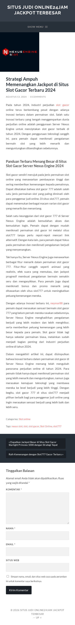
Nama (10, 528)
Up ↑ (39, 617)
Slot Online (46, 426)
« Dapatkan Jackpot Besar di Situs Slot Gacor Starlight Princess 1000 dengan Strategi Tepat (33, 443)
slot (26, 426)
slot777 (57, 426)
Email (10, 544)
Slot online (24, 419)
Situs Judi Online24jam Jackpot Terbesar (37, 9)
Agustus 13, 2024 (16, 96)
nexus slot (17, 426)
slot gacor (62, 104)
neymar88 (56, 303)
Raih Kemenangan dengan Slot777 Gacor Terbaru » (36, 454)
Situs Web (12, 560)
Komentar (14, 489)
